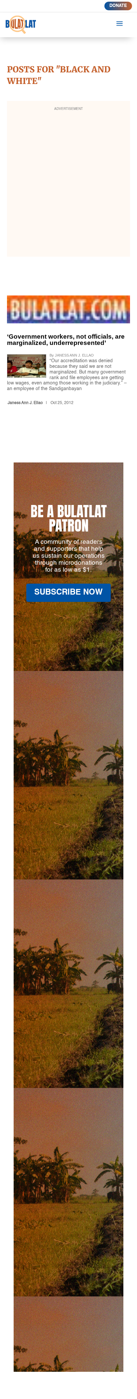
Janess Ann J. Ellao (25, 403)
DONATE (118, 6)
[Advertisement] (68, 183)
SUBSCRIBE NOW (68, 593)
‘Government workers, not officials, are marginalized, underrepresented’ (68, 351)
